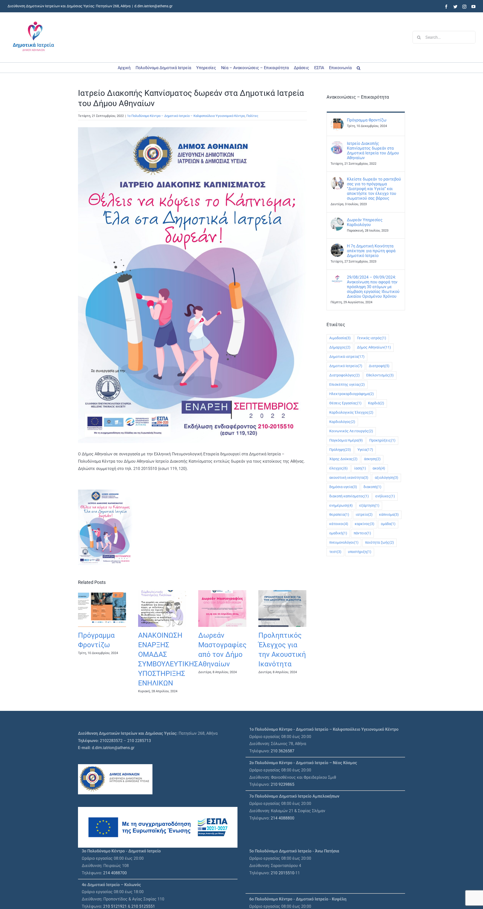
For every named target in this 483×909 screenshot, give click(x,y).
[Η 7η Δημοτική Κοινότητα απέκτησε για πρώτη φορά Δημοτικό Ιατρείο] (337, 247)
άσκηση (372, 459)
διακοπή (372, 487)
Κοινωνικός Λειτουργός (351, 431)
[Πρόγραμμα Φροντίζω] (337, 121)
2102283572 (111, 740)
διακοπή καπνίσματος (349, 496)
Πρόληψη (340, 450)
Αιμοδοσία (340, 338)
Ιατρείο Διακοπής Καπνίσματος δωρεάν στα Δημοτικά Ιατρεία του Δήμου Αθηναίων (373, 150)
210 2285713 (139, 740)
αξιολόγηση (386, 477)
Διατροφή (379, 366)
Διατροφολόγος (344, 375)
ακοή (379, 468)
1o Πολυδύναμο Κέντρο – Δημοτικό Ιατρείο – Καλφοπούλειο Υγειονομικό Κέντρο (186, 116)
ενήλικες (385, 496)
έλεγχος (338, 468)
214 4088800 (282, 818)
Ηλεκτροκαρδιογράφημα (351, 394)
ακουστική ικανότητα (348, 477)
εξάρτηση (369, 505)
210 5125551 (143, 906)
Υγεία (365, 450)
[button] (358, 68)
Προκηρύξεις (382, 440)
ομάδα (388, 524)
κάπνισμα (389, 514)
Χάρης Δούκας (343, 459)
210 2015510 (282, 873)
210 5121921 (115, 906)
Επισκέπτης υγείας (347, 384)
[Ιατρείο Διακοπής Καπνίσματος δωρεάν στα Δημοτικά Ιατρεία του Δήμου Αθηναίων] (337, 144)
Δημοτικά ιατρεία (347, 357)
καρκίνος (364, 524)
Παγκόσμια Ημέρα (346, 440)
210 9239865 (282, 784)
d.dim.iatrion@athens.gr (153, 6)
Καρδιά (376, 403)
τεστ (335, 552)
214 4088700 (115, 873)
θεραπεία (339, 514)
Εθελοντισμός (380, 375)
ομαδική (338, 533)
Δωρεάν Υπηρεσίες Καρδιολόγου (365, 222)
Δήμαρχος (339, 347)
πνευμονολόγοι (343, 542)
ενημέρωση (341, 505)
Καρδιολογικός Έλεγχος (351, 412)
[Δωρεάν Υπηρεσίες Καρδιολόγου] (337, 221)
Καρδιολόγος (342, 422)
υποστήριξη (359, 552)
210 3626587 (282, 751)
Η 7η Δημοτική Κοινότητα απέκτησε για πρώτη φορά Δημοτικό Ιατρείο (371, 251)
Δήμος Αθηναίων (374, 347)
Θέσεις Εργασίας (345, 403)
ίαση (360, 468)
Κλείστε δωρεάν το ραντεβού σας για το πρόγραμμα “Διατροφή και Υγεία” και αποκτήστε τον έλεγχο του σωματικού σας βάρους (374, 189)
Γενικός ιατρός (371, 338)
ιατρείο (364, 514)
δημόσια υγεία (343, 487)
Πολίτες (252, 116)
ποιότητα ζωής (379, 542)
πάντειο (362, 533)
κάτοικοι (338, 524)
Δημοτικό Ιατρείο (345, 366)
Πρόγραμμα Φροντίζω (366, 120)
